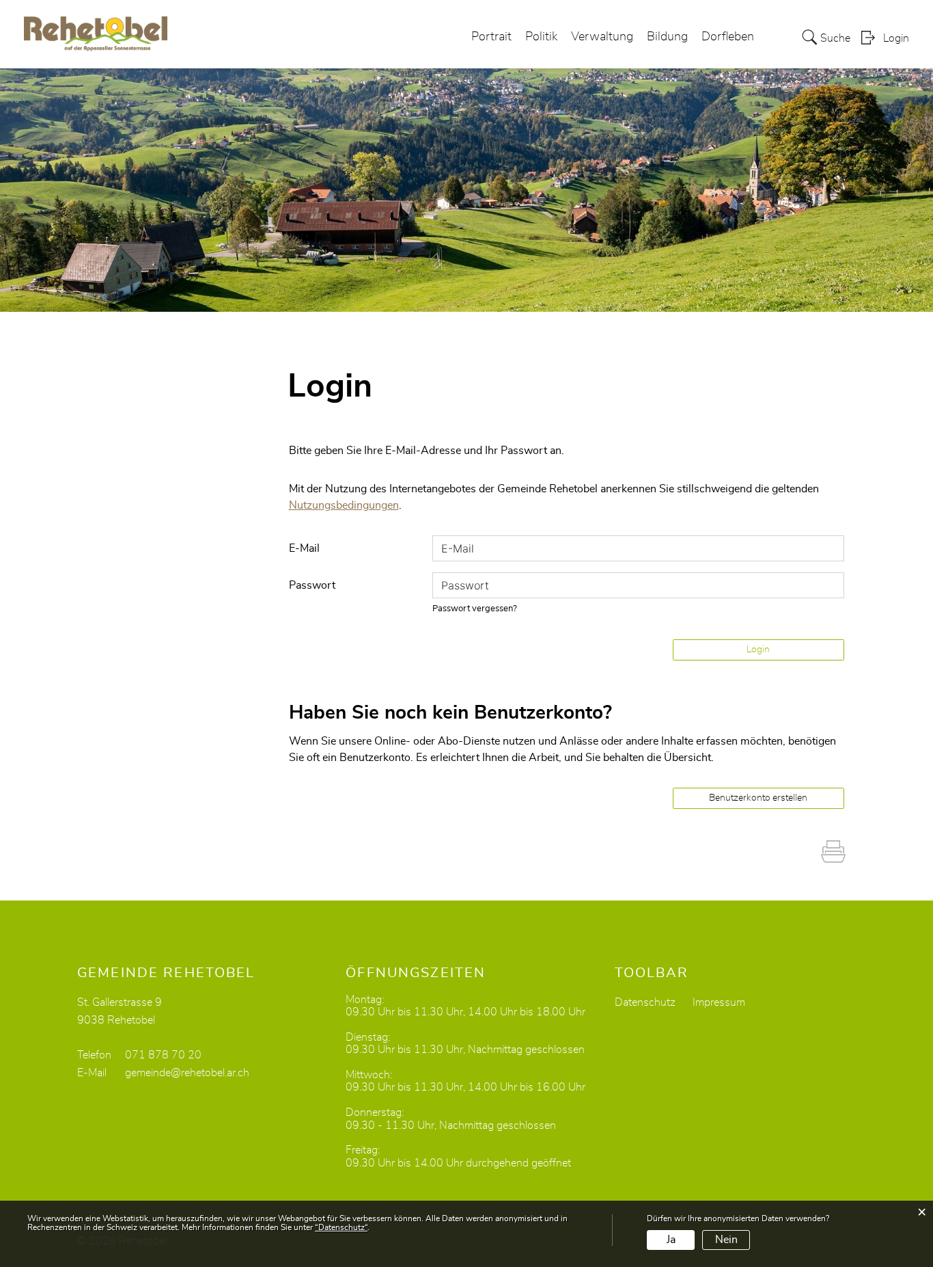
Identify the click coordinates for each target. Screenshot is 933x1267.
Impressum (719, 1002)
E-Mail (304, 548)
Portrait (491, 37)
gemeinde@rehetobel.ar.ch (187, 1072)
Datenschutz (645, 1002)
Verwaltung (602, 37)
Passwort (312, 585)
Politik (541, 37)
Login (896, 38)
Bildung (667, 37)
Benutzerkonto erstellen (758, 798)
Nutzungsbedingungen (344, 505)
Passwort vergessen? (474, 608)
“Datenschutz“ (341, 1227)
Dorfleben (727, 37)
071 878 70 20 (163, 1055)
